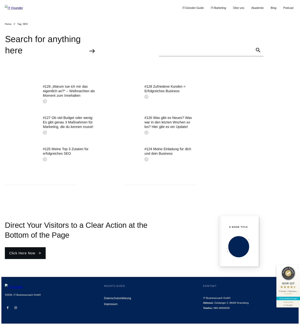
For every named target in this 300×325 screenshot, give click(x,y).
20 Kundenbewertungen (288, 298)
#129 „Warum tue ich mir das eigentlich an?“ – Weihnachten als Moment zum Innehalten (69, 91)
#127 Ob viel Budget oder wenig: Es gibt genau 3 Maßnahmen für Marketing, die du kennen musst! (68, 122)
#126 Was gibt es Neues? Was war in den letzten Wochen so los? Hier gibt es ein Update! (168, 122)
